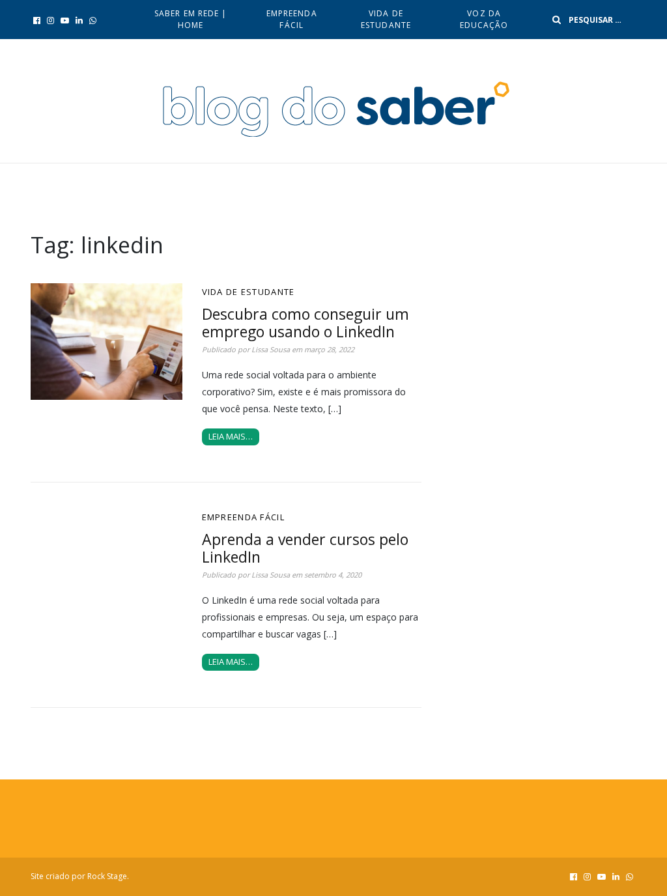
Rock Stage (107, 876)
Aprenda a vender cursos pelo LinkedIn (305, 548)
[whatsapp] (93, 20)
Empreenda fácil (291, 19)
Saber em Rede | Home (190, 19)
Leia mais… (230, 436)
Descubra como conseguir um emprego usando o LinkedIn (305, 322)
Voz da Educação (484, 19)
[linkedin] (79, 20)
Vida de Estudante (386, 19)
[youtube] (64, 20)
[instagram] (50, 20)
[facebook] (37, 20)
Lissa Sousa (270, 349)
